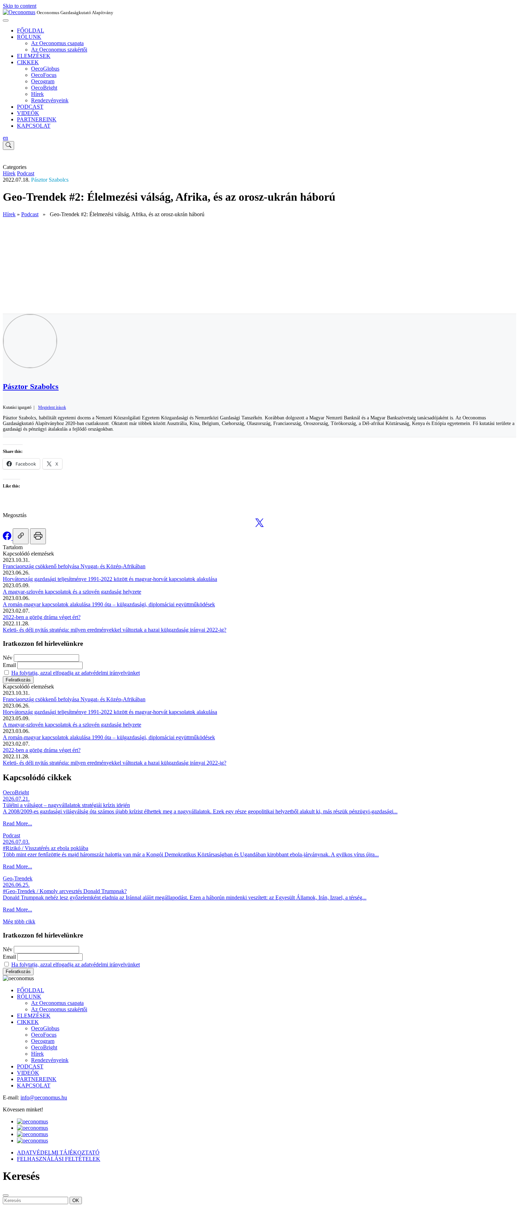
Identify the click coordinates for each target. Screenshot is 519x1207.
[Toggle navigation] (5, 20)
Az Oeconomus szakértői (59, 50)
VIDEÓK (28, 113)
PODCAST (30, 107)
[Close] (5, 1195)
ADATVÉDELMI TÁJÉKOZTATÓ (58, 1153)
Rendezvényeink (49, 100)
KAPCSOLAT (33, 126)
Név (7, 658)
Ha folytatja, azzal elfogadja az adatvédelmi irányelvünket (75, 673)
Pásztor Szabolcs (49, 180)
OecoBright (44, 88)
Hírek (37, 94)
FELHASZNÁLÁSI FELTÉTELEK (58, 1159)
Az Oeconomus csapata (57, 43)
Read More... (17, 823)
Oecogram (42, 81)
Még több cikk (19, 921)
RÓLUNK (29, 37)
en (5, 138)
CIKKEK (28, 62)
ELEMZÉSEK (33, 56)
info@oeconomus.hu (43, 1097)
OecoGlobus (45, 69)
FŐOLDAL (30, 31)
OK (75, 1200)
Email (9, 665)
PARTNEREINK (36, 119)
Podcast (25, 173)
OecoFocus (43, 75)
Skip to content (19, 6)
